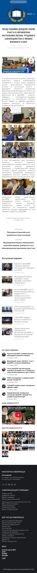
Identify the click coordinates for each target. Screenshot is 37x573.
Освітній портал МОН (9, 550)
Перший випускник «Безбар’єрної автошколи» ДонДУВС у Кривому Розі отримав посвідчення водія (23, 332)
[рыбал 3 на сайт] (31, 434)
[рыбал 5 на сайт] (18, 434)
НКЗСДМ (5, 555)
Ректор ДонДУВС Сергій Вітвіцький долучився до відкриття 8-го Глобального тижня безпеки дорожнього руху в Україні (24, 294)
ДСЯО (4, 552)
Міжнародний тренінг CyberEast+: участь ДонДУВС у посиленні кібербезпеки (23, 280)
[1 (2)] (31, 441)
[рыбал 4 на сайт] (5, 434)
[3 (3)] (25, 441)
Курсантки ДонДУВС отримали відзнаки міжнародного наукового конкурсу (24, 267)
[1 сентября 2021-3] (31, 447)
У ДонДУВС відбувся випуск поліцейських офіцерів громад (22, 319)
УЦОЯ (4, 558)
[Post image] (7, 267)
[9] (12, 447)
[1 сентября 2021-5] (18, 447)
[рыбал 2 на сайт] (5, 441)
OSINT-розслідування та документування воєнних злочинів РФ (24, 309)
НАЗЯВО (4, 554)
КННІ (5, 59)
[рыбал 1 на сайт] (25, 434)
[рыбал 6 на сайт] (12, 434)
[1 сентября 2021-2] (5, 454)
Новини (6, 64)
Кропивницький (8, 61)
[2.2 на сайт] (18, 441)
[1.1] (5, 447)
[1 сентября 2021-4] (25, 447)
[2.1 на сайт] (12, 441)
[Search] (25, 1)
